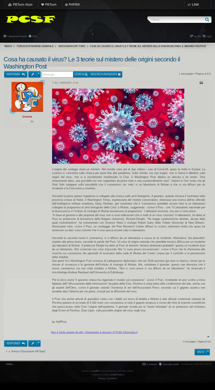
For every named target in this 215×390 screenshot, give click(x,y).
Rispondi (14, 74)
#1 (56, 83)
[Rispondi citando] (202, 83)
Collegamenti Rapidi (17, 36)
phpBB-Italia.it (117, 374)
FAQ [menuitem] (34, 36)
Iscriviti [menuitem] (197, 36)
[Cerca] (208, 19)
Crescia (27, 116)
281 (32, 121)
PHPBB (74, 4)
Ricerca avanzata (104, 74)
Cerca (80, 74)
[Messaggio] (53, 83)
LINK (195, 4)
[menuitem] (169, 364)
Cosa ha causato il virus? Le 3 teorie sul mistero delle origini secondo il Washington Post (148, 46)
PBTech (50, 4)
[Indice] (29, 19)
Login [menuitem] (208, 36)
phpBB (95, 371)
